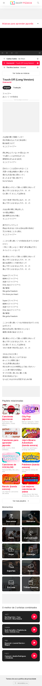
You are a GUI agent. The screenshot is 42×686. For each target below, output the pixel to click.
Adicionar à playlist (38, 59)
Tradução (17, 88)
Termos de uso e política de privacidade (21, 679)
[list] (21, 63)
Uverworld (7, 82)
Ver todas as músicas (21, 73)
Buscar (38, 3)
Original (7, 88)
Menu (4, 3)
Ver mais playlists (19, 501)
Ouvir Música (21, 2)
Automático (22, 683)
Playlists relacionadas (12, 400)
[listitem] (21, 59)
